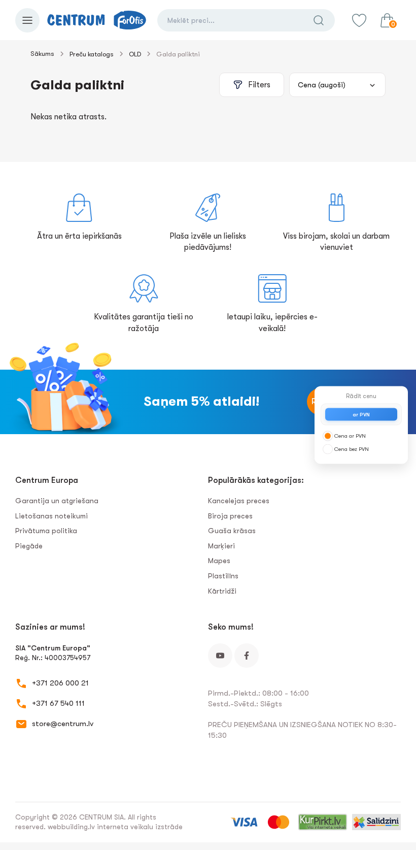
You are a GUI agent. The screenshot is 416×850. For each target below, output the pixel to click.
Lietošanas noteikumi (51, 516)
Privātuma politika (46, 531)
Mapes (219, 561)
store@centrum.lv (62, 723)
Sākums (42, 53)
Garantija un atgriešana (56, 501)
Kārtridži (222, 591)
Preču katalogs (92, 54)
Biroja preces (230, 516)
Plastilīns (223, 576)
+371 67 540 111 (58, 703)
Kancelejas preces (238, 501)
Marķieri (221, 546)
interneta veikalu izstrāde (140, 827)
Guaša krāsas (232, 531)
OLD (135, 54)
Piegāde (29, 546)
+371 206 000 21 (60, 683)
